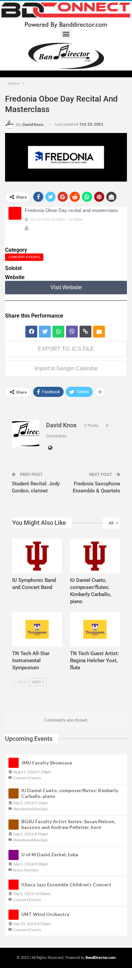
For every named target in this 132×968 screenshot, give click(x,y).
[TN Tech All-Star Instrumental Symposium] (37, 629)
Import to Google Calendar (66, 368)
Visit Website (66, 287)
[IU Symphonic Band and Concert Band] (37, 556)
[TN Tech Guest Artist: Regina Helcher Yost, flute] (95, 629)
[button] (66, 33)
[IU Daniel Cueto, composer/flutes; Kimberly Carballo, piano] (95, 556)
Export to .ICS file (66, 349)
